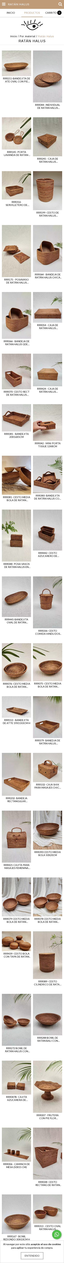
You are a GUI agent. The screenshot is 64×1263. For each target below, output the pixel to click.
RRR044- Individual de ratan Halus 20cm (47, 106)
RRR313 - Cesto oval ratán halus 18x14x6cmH (47, 1228)
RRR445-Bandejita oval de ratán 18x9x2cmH (16, 621)
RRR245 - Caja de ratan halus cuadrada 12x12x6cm (47, 160)
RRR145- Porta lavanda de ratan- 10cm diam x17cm (16, 153)
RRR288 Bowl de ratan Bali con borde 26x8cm (47, 1039)
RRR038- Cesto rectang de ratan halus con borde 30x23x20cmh (47, 1183)
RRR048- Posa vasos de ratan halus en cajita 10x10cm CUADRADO (16, 565)
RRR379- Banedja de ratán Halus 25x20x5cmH (47, 742)
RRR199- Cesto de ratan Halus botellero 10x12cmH (47, 214)
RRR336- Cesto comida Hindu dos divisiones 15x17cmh (47, 632)
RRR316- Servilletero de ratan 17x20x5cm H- (16, 203)
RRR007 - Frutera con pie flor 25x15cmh (47, 1117)
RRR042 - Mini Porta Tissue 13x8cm (48, 445)
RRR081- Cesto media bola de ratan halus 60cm (16, 499)
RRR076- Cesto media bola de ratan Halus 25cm (16, 685)
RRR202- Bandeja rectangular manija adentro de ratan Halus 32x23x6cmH (17, 800)
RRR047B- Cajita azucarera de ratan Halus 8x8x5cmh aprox (16, 1098)
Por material (27, 36)
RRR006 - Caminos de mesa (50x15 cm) (16, 1166)
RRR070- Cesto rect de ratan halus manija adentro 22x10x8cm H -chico (16, 393)
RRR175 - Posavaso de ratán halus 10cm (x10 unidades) (16, 281)
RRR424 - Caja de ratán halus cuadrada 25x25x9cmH (47, 390)
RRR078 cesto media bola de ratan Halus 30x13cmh (47, 920)
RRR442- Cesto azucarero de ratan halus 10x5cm (47, 554)
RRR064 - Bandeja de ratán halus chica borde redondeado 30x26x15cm (47, 276)
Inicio (13, 36)
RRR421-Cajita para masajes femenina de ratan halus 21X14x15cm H (17, 866)
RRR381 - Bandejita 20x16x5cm (16, 435)
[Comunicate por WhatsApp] (56, 1234)
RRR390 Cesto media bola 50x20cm (47, 854)
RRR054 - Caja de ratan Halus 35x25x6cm (47, 327)
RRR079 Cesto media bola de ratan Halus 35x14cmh (16, 920)
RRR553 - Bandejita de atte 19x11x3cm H (16, 721)
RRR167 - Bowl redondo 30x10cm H (16, 1238)
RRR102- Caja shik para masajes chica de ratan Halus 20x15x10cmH (47, 786)
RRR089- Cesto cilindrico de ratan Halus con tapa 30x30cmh (47, 983)
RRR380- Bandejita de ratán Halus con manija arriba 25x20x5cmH (47, 497)
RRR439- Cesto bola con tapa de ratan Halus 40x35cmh (16, 955)
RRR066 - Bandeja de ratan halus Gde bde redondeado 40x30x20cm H (17, 343)
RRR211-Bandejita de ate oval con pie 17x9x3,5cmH (16, 80)
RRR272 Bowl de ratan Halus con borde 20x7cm (16, 1050)
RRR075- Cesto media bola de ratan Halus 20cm (47, 685)
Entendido (32, 1255)
